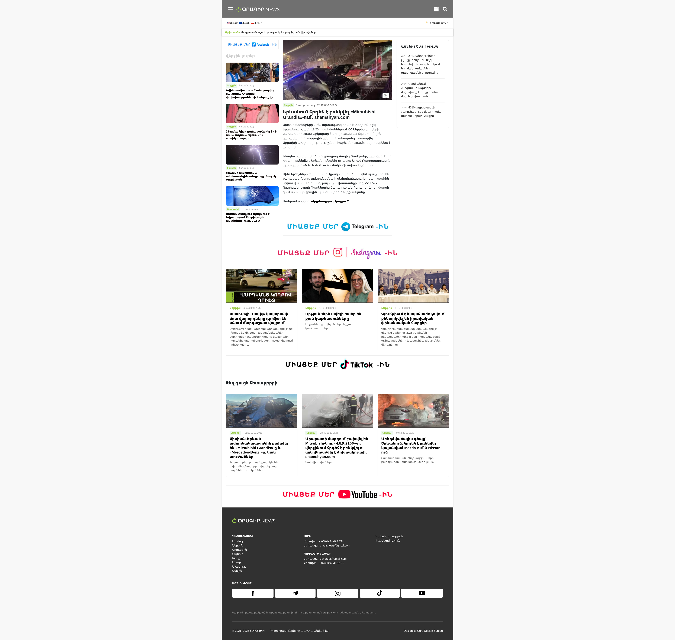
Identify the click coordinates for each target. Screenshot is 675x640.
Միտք (236, 562)
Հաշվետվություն (387, 540)
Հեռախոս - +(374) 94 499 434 (323, 541)
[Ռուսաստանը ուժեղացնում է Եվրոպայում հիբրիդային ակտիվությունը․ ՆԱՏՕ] (252, 195)
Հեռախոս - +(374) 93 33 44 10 (324, 562)
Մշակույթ (239, 566)
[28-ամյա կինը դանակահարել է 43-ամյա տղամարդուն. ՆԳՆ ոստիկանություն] (252, 113)
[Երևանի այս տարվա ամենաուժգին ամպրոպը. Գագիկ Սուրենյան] (252, 154)
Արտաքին (233, 209)
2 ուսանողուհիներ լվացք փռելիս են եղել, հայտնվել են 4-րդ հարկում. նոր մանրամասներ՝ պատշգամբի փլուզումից (421, 64)
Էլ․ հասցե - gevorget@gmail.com (325, 558)
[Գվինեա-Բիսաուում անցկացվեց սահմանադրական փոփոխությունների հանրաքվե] (252, 72)
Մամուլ (237, 541)
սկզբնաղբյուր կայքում (330, 201)
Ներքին (231, 85)
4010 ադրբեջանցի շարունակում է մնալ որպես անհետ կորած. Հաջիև (421, 111)
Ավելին (237, 570)
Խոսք (236, 558)
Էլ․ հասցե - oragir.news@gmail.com (327, 545)
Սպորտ (237, 553)
